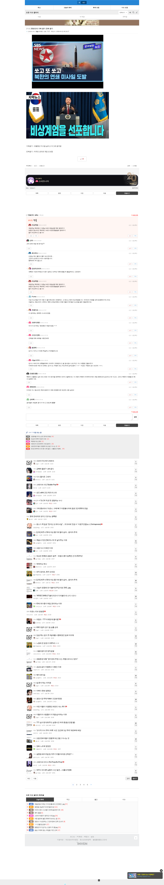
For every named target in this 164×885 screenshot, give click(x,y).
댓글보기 (127, 425)
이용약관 (60, 840)
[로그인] (132, 2)
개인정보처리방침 (71, 840)
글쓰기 (137, 12)
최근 (28, 778)
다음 (104, 193)
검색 (128, 778)
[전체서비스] (136, 2)
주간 (67, 799)
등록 (135, 417)
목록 (37, 193)
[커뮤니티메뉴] (27, 2)
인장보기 (32, 188)
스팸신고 (42, 166)
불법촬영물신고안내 (100, 840)
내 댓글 (82, 17)
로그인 (72, 837)
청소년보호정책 (85, 840)
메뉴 (27, 188)
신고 (35, 166)
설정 (92, 837)
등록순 (36, 215)
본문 (59, 193)
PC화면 (79, 837)
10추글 (125, 17)
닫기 (161, 870)
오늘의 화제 (40, 799)
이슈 (123, 799)
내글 (39, 17)
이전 (82, 193)
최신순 (41, 215)
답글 (31, 235)
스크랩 (135, 166)
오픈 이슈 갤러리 (32, 12)
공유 (128, 166)
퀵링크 (86, 837)
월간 (95, 799)
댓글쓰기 (127, 193)
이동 (36, 235)
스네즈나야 (31, 31)
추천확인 (29, 166)
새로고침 (135, 215)
